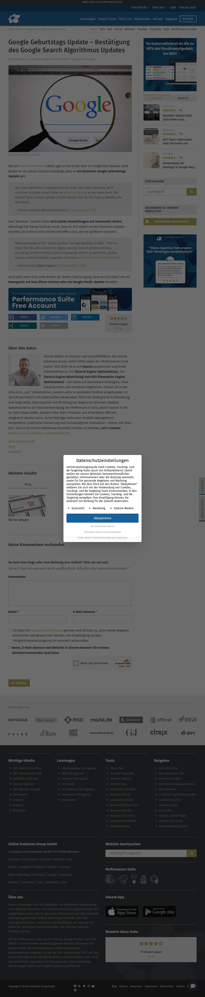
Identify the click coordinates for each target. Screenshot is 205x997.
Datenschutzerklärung (104, 537)
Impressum (122, 537)
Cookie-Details (85, 537)
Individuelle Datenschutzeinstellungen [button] (102, 532)
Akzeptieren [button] (102, 518)
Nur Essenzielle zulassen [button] (103, 526)
